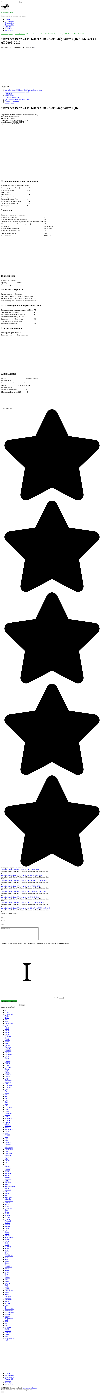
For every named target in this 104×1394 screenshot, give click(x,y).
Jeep (6, 1140)
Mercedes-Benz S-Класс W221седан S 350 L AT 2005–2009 (21, 886)
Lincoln (7, 1160)
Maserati (7, 1177)
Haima (7, 1111)
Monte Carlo (9, 1201)
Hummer (8, 1120)
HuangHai (8, 1118)
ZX (6, 1307)
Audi (6, 1025)
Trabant (7, 1283)
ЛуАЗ (7, 1329)
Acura (7, 1012)
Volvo (7, 1292)
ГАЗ (6, 1320)
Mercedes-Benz (20, 34)
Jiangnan (8, 1144)
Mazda (7, 1181)
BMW (7, 1034)
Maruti (7, 1175)
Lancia (7, 1151)
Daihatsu (8, 1074)
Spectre (7, 1265)
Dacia (7, 1069)
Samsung (8, 1246)
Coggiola (8, 1067)
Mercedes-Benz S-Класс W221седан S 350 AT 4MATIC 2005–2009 (23, 891)
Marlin (7, 1171)
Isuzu (6, 1133)
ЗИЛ (6, 1323)
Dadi (6, 1071)
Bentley (7, 1032)
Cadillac (7, 1045)
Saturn (7, 1248)
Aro (6, 1019)
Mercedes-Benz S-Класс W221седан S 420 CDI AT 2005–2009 (21, 875)
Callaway (8, 1047)
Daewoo (7, 1073)
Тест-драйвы (9, 23)
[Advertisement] (52, 68)
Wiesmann (8, 1300)
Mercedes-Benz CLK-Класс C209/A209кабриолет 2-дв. (23, 90)
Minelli (7, 1193)
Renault (7, 1235)
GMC (7, 1106)
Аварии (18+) (9, 25)
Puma (7, 1230)
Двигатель (8, 94)
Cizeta (7, 1065)
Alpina (7, 1016)
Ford (6, 1096)
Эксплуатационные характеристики (17, 99)
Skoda (7, 1257)
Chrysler (7, 1062)
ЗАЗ (6, 1322)
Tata (6, 1274)
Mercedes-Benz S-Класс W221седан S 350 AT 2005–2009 (20, 897)
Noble (7, 1206)
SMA (6, 1259)
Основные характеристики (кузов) (17, 92)
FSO (6, 1098)
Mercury (7, 1188)
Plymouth (8, 1221)
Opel (6, 1210)
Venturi (7, 1289)
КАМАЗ (8, 1327)
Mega (7, 1184)
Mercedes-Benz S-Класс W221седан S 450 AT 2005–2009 (20, 869)
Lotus (7, 1162)
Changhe (8, 1056)
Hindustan (8, 1113)
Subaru (7, 1268)
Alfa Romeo (9, 1014)
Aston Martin (9, 1023)
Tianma (7, 1278)
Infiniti (7, 1124)
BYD (6, 1043)
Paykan (7, 1215)
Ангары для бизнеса (30, 1388)
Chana (7, 1052)
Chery (7, 1058)
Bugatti (7, 1040)
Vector (7, 1287)
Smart (7, 1261)
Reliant (7, 1234)
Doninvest (8, 1087)
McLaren (8, 1182)
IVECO (7, 1135)
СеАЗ (7, 1334)
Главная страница (7, 34)
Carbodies (8, 1049)
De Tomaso (8, 1080)
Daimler (7, 1076)
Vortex (7, 1294)
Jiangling (8, 1142)
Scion (7, 1250)
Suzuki (7, 1270)
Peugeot (7, 1219)
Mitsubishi (8, 1197)
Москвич (8, 1331)
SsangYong (8, 1267)
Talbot (7, 1272)
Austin (7, 1027)
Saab (6, 1243)
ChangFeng (8, 1054)
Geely (7, 1102)
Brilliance (8, 1036)
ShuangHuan (9, 1256)
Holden (7, 1115)
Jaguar (7, 1138)
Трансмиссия (9, 95)
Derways (8, 1082)
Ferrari (7, 1093)
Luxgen (7, 1166)
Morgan (7, 1203)
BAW (7, 1029)
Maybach (8, 1179)
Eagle (7, 1089)
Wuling (7, 1301)
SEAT (7, 1252)
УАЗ (6, 1340)
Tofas (6, 1279)
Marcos (7, 1170)
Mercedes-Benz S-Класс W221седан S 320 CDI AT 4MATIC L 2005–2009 (25, 908)
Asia (6, 1021)
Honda (7, 1116)
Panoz (7, 1214)
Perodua (7, 1217)
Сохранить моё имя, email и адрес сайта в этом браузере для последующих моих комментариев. (36, 943)
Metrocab (8, 1190)
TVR (6, 1285)
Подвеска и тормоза (12, 97)
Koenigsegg (9, 1148)
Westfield (8, 1298)
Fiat (6, 1095)
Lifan (6, 1159)
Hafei (6, 1109)
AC (6, 1010)
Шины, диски (9, 103)
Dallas (7, 1078)
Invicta (7, 1127)
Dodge (7, 1084)
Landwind (8, 1155)
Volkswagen (9, 1290)
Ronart (7, 1239)
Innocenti (8, 1126)
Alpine (7, 1018)
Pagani (7, 1212)
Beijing (7, 1030)
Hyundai (7, 1122)
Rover (7, 1241)
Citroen (7, 1063)
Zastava (7, 1305)
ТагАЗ (7, 1336)
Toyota (7, 1281)
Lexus (7, 1157)
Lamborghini (9, 1149)
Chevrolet (8, 1060)
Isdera (7, 1131)
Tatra (6, 1276)
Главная (7, 19)
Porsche (7, 1224)
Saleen (7, 1245)
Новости (8, 27)
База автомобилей (7, 12)
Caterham (8, 1051)
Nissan (7, 1204)
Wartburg (8, 1296)
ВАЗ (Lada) (9, 1318)
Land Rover (9, 1153)
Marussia (8, 1173)
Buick (7, 1041)
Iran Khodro (9, 1129)
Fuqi (6, 1100)
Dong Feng (8, 1085)
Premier (7, 1226)
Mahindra (8, 1168)
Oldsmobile (8, 1208)
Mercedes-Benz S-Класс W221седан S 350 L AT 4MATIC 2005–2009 (24, 880)
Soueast (7, 1263)
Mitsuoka (8, 1199)
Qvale (7, 1232)
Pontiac (7, 1223)
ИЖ (6, 1325)
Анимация (8, 28)
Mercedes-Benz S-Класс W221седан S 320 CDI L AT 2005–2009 (22, 902)
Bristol (7, 1038)
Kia (6, 1146)
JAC (6, 1137)
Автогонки (9, 30)
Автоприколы (10, 21)
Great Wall (8, 1107)
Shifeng (7, 1254)
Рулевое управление (12, 101)
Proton (7, 1228)
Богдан (7, 1316)
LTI (6, 1164)
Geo (6, 1104)
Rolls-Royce (9, 1237)
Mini (6, 1195)
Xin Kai (7, 1303)
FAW (6, 1091)
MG (6, 1192)
